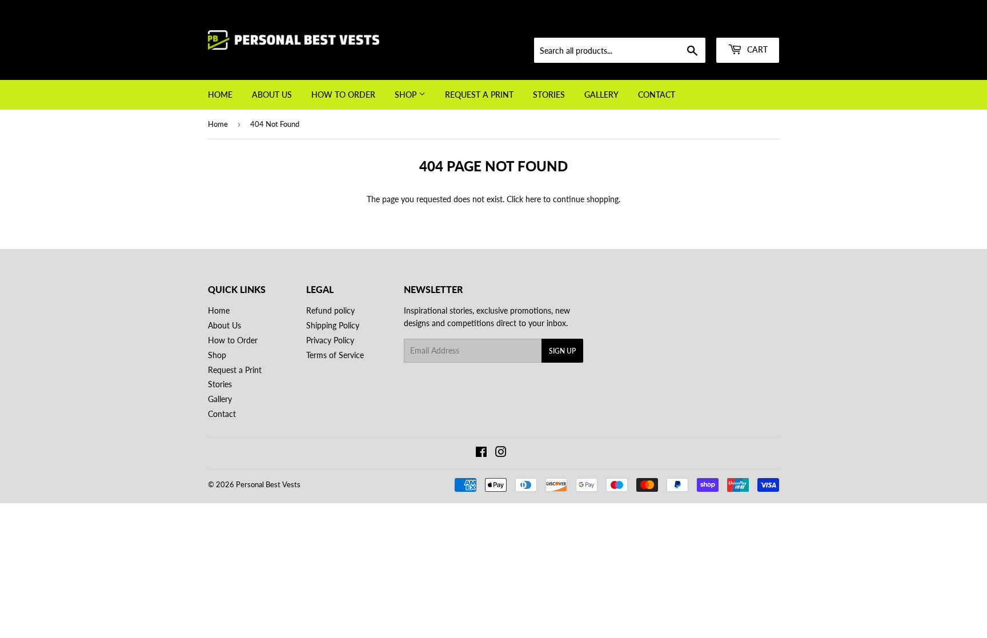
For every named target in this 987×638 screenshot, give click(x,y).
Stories (549, 94)
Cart (756, 49)
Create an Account (751, 23)
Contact (656, 94)
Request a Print (479, 94)
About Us (272, 94)
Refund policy (330, 310)
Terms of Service (335, 355)
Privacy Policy (330, 340)
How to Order (343, 94)
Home (220, 94)
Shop (407, 94)
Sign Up (562, 351)
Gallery (601, 94)
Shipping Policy (332, 325)
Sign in (697, 23)
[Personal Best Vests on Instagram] (501, 453)
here (533, 199)
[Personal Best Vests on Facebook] (481, 453)
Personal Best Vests (268, 484)
